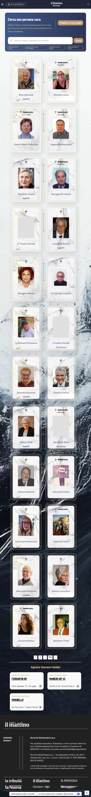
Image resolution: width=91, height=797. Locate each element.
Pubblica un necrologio (70, 23)
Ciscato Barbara (26, 640)
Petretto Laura (60, 94)
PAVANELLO (17, 699)
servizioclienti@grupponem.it (73, 749)
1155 (50, 657)
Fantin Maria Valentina (26, 144)
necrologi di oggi (13, 47)
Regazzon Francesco (60, 144)
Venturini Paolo (61, 541)
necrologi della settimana (32, 47)
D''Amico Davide (26, 243)
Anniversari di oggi (73, 47)
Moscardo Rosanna (26, 591)
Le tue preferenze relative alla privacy (55, 794)
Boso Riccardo (26, 94)
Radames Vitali (61, 640)
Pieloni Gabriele (26, 491)
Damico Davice (61, 392)
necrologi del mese (55, 47)
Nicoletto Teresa (26, 193)
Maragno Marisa (26, 293)
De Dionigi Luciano (61, 293)
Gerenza (7, 738)
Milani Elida (26, 442)
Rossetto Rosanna (26, 392)
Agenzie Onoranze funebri (45, 667)
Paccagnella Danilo (61, 193)
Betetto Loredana (61, 591)
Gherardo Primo (60, 491)
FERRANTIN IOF (19, 678)
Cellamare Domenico (26, 342)
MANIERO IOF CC (57, 678)
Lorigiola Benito (60, 243)
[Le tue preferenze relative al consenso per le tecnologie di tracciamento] (87, 793)
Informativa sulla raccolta (22, 794)
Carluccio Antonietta (26, 541)
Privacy (7, 740)
